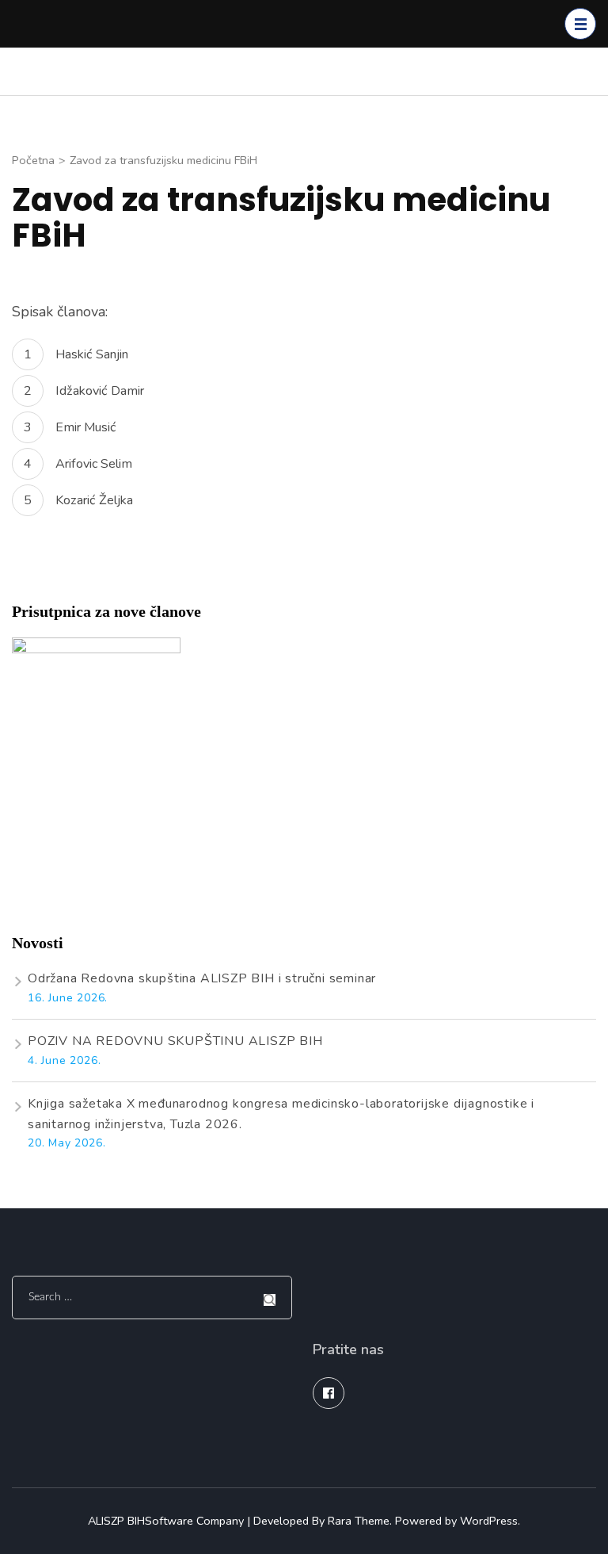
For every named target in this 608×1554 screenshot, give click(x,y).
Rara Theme (359, 1521)
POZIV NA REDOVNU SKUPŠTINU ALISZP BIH (175, 1041)
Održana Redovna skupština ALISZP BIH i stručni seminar (202, 978)
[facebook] (328, 1393)
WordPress (489, 1521)
